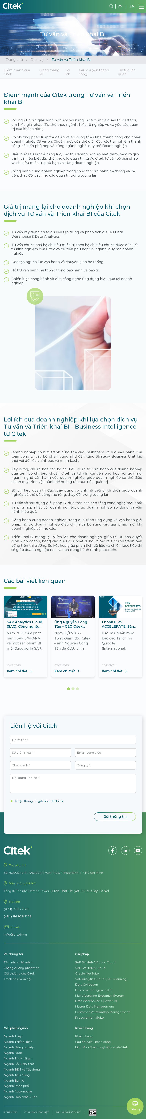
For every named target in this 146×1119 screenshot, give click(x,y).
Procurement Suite (89, 1017)
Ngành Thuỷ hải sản (18, 1058)
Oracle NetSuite (87, 973)
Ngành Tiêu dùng (17, 1075)
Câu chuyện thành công (94, 72)
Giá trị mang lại (49, 72)
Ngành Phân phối (16, 1086)
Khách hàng (84, 1036)
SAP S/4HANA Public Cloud (95, 962)
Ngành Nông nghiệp (19, 1047)
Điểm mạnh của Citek (17, 72)
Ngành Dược (13, 1053)
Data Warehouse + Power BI (96, 1001)
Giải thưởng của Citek (19, 973)
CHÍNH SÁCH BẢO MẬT (37, 1112)
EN (132, 6)
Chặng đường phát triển (21, 968)
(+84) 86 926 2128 (18, 916)
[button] (68, 688)
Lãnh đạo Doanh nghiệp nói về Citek (101, 1047)
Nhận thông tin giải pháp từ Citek (39, 801)
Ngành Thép (13, 1036)
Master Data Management (94, 1006)
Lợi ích (67, 72)
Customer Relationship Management (102, 1012)
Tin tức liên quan (127, 72)
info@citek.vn (15, 934)
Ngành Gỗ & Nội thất (19, 1064)
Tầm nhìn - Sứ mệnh (18, 962)
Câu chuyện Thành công (93, 1042)
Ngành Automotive (18, 1091)
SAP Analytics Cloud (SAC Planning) (101, 979)
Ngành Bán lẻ (14, 1080)
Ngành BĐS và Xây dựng (22, 1069)
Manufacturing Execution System (99, 995)
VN (119, 6)
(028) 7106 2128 (16, 909)
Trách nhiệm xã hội (17, 979)
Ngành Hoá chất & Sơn (20, 1097)
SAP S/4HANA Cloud (90, 968)
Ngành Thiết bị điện (18, 1042)
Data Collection (86, 984)
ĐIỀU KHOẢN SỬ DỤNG (68, 1112)
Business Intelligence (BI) (94, 990)
